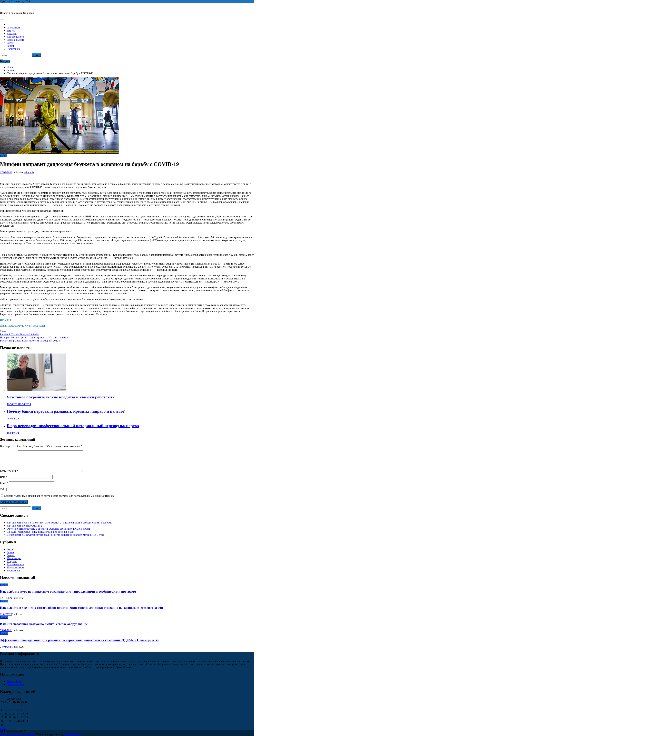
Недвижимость (15, 39)
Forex (10, 42)
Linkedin (34, 334)
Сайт (3, 489)
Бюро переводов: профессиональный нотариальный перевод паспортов (73, 426)
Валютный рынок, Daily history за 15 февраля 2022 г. (30, 340)
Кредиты (12, 33)
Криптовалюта (15, 36)
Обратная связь (15, 684)
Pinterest (24, 334)
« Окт (3, 728)
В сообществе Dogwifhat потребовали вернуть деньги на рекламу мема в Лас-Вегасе (55, 534)
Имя (3, 476)
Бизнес (11, 30)
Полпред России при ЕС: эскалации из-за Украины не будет (35, 337)
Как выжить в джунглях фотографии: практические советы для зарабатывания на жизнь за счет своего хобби (81, 607)
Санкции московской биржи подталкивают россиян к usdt (40, 531)
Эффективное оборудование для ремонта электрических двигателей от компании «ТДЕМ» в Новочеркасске (79, 640)
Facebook (5, 334)
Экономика (13, 48)
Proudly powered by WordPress (17, 734)
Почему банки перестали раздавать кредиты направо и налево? (66, 411)
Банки (10, 45)
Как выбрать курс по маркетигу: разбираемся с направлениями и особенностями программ (59, 522)
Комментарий (9, 470)
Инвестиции (14, 27)
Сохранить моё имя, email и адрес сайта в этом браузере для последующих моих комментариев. (59, 495)
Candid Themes (72, 734)
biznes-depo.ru (8, 7)
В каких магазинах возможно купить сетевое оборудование (44, 624)
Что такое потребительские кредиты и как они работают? (61, 397)
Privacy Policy (14, 681)
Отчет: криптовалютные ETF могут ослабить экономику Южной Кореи (48, 528)
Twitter (15, 334)
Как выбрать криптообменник (24, 525)
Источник (6, 319)
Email (4, 483)
